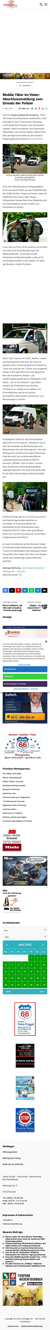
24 (44, 978)
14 (25, 971)
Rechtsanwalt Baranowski (14, 785)
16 (38, 971)
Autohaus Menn (10, 809)
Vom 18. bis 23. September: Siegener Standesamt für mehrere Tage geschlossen (25, 1253)
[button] (46, 641)
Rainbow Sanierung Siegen (14, 817)
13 (18, 971)
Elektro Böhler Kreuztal (13, 781)
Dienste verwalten (24, 664)
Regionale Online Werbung (14, 805)
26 (12, 985)
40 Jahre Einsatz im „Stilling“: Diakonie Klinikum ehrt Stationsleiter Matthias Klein (25, 1265)
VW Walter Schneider (12, 773)
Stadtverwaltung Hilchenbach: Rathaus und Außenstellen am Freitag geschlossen (25, 1244)
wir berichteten (35, 139)
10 (44, 964)
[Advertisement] (25, 40)
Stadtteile (26, 86)
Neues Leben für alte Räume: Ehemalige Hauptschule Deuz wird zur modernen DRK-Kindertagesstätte (25, 1239)
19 (12, 978)
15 (31, 971)
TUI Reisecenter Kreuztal (13, 801)
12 (12, 971)
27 (19, 985)
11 (6, 971)
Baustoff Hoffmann (11, 789)
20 (18, 978)
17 (44, 971)
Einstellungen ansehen (15, 684)
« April (8, 991)
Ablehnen (8, 676)
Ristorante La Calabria (12, 813)
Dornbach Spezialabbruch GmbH (17, 821)
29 (31, 985)
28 (25, 985)
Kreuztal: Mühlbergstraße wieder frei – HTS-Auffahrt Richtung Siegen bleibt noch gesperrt (26, 1259)
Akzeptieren (10, 669)
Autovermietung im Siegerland (16, 797)
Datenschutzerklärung (21, 689)
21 (25, 978)
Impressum (34, 689)
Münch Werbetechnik (12, 777)
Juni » (42, 991)
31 (44, 985)
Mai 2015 (25, 944)
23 (38, 978)
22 (31, 978)
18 (6, 978)
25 (6, 985)
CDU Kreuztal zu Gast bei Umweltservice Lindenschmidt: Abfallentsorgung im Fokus (25, 1249)
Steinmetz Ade (9, 793)
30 (38, 985)
